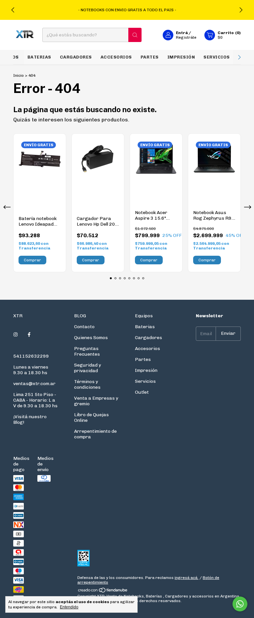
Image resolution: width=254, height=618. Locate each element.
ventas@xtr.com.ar (34, 383)
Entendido (69, 607)
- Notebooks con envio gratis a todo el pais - (127, 10)
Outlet (142, 392)
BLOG (80, 316)
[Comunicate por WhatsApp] (240, 603)
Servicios (216, 57)
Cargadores (76, 57)
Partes (150, 57)
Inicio (18, 75)
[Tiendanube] (103, 591)
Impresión (181, 57)
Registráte (186, 37)
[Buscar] (135, 35)
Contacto (84, 327)
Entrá (182, 32)
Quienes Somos (91, 337)
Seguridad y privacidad (87, 368)
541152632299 (31, 356)
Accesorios (116, 57)
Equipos (144, 316)
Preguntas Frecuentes (87, 351)
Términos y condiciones (87, 384)
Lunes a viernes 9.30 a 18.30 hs (30, 369)
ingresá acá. (186, 577)
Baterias (39, 57)
